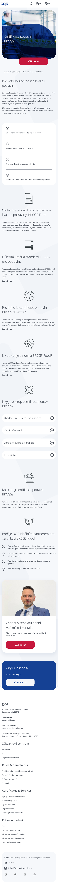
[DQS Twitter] (6, 875)
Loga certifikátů (8, 809)
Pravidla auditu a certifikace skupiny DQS (17, 771)
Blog (3, 753)
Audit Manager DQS (9, 800)
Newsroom (6, 749)
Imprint (5, 826)
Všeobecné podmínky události (13, 838)
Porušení (5, 783)
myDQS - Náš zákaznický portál (13, 796)
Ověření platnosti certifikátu (12, 813)
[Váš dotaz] (29, 616)
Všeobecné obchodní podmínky (13, 834)
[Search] (31, 3)
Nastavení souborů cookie (11, 842)
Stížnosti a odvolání (9, 779)
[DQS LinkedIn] (25, 875)
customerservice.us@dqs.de (12, 728)
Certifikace (16, 72)
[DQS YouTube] (34, 875)
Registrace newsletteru (10, 757)
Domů (6, 72)
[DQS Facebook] (15, 875)
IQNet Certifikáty (8, 805)
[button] (38, 4)
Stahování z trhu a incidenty (12, 775)
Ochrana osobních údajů (11, 830)
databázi (22, 113)
